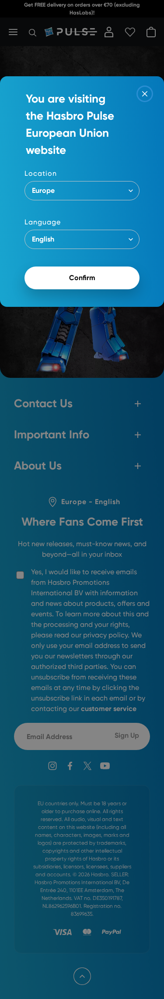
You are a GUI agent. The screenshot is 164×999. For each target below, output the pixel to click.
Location (40, 173)
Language (42, 222)
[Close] (145, 94)
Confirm (82, 278)
